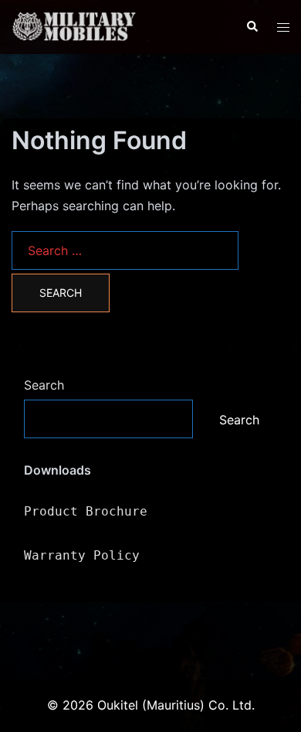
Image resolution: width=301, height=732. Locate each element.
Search (44, 385)
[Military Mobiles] (117, 25)
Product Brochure (85, 511)
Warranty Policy (82, 555)
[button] (251, 27)
